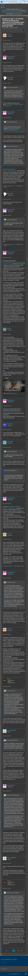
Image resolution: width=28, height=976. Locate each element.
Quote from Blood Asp (11, 122)
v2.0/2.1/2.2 (4, 10)
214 (14, 950)
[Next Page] (21, 951)
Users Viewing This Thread (9, 959)
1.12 (25, 12)
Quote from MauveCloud (12, 87)
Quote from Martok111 (11, 470)
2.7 (16, 10)
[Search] (19, 1)
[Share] (24, 30)
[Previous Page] (6, 951)
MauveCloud (14, 185)
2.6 (14, 10)
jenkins (19, 9)
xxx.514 (13, 566)
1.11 (22, 12)
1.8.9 (12, 12)
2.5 (11, 10)
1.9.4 (16, 12)
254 (19, 950)
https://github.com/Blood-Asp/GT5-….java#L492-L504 (9, 170)
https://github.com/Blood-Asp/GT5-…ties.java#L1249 (12, 129)
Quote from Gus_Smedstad (12, 795)
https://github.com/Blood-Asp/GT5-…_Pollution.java (12, 507)
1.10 (19, 12)
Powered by (14, 973)
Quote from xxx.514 (10, 582)
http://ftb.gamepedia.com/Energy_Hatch (12, 412)
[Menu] (26, 1)
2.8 (18, 10)
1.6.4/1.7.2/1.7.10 (6, 12)
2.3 (9, 10)
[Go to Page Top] (25, 974)
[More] (24, 40)
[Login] (22, 2)
